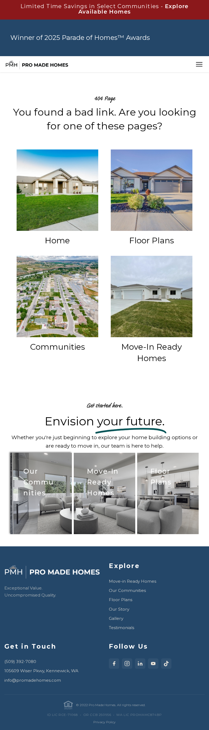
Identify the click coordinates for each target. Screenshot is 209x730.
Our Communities (127, 590)
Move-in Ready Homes (132, 581)
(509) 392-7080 (20, 661)
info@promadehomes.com (32, 680)
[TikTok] (166, 663)
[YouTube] (153, 663)
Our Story (119, 609)
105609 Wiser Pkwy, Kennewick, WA (41, 670)
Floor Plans (120, 599)
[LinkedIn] (140, 663)
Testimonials (121, 627)
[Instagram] (127, 663)
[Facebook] (114, 663)
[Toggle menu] (199, 64)
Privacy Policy (104, 722)
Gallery (116, 618)
